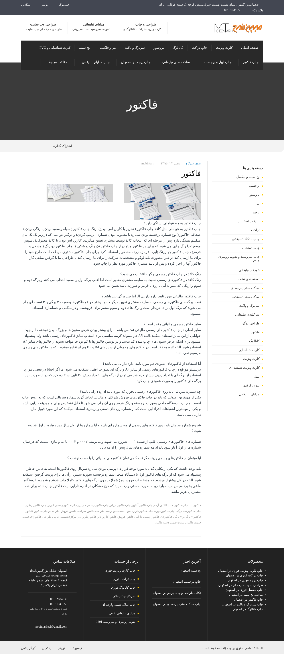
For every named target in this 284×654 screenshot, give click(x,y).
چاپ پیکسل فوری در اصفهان (244, 590)
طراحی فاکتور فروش (73, 511)
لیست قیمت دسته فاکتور (170, 522)
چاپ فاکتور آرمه (163, 505)
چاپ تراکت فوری (123, 579)
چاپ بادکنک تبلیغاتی (246, 239)
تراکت (255, 230)
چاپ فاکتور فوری (164, 511)
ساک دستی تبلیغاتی (246, 297)
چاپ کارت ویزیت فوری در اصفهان (240, 570)
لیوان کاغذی (251, 385)
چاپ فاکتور (181, 505)
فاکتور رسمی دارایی (147, 516)
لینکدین (26, 4)
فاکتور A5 (166, 516)
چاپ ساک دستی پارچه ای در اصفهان (177, 604)
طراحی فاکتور (95, 511)
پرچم (256, 212)
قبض (26, 516)
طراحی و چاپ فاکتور (46, 511)
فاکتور (191, 173)
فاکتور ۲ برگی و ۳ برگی (187, 516)
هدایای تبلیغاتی (249, 394)
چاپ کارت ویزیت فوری (120, 570)
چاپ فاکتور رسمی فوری (62, 505)
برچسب (254, 185)
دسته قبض (119, 511)
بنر (258, 203)
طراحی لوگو (251, 323)
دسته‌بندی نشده (249, 279)
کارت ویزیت (251, 359)
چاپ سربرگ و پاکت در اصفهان (242, 604)
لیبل (257, 376)
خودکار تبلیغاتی (249, 270)
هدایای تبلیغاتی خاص (122, 613)
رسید (108, 511)
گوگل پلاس (28, 648)
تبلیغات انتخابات (248, 221)
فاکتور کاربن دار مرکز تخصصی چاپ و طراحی (69, 516)
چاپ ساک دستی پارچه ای (118, 604)
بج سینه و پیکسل (248, 177)
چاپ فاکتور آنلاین (142, 505)
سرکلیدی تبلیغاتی (247, 314)
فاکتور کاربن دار (106, 516)
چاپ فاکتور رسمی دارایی (93, 505)
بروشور (254, 194)
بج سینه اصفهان (190, 570)
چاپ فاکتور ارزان (120, 505)
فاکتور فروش (125, 516)
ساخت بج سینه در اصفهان (246, 594)
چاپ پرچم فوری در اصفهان (245, 580)
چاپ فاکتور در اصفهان (248, 599)
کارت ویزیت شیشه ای (244, 367)
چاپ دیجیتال (251, 248)
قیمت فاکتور (193, 522)
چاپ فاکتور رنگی (36, 505)
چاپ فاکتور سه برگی (188, 511)
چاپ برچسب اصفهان (187, 581)
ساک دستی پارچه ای (245, 288)
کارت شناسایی (249, 350)
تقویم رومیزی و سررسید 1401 (115, 621)
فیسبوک (64, 4)
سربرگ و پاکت (249, 305)
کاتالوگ (254, 341)
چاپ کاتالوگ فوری (123, 587)
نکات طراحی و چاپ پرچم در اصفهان (177, 593)
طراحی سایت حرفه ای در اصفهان (240, 585)
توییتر (45, 4)
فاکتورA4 (35, 516)
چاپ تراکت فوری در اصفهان (244, 575)
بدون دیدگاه (193, 163)
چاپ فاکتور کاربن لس (140, 511)
